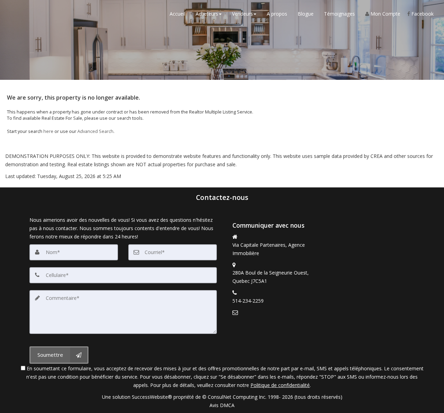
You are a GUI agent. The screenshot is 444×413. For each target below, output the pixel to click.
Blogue (306, 13)
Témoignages (339, 13)
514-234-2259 (248, 300)
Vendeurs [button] (242, 13)
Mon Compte (384, 13)
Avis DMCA (222, 405)
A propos (277, 13)
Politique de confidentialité (280, 385)
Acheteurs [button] (207, 13)
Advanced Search (95, 131)
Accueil (177, 13)
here (48, 131)
